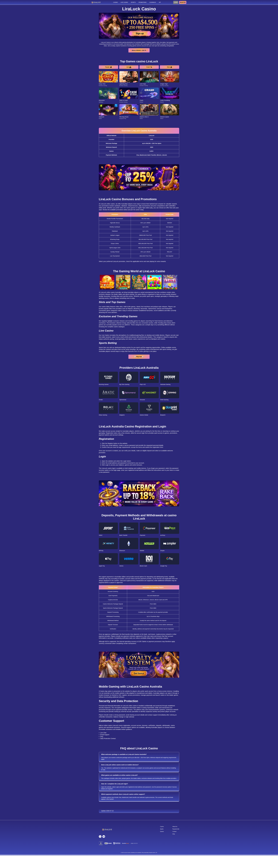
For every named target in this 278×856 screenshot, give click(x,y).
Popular (107, 67)
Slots (168, 67)
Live (128, 67)
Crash (148, 67)
